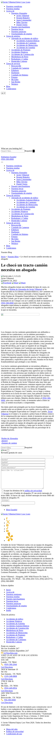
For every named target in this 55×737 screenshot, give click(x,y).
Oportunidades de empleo (21, 34)
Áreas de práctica (13, 36)
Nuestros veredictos (14, 6)
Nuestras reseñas (13, 9)
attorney (4, 441)
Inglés (8, 610)
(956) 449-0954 (10, 688)
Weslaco (14, 84)
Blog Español (11, 510)
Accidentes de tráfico (14, 619)
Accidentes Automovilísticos (27, 41)
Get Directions (7, 667)
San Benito (15, 82)
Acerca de (10, 11)
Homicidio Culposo (19, 61)
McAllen (14, 79)
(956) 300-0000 (7, 303)
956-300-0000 (10, 700)
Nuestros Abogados (19, 13)
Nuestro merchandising (20, 27)
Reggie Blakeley (23, 18)
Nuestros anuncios (18, 31)
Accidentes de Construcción (22, 54)
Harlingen (15, 73)
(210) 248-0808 (10, 676)
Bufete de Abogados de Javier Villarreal (25, 289)
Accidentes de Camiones (26, 43)
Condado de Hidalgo (19, 75)
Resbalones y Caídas (19, 59)
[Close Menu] (2, 162)
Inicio (3, 257)
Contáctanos (11, 89)
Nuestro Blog (13, 257)
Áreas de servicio (13, 63)
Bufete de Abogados (9, 438)
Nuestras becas (17, 29)
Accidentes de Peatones (20, 50)
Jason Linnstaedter (23, 20)
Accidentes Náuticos (19, 52)
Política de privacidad (15, 731)
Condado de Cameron (20, 68)
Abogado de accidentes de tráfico (24, 38)
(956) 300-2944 (10, 664)
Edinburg (15, 70)
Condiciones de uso (14, 734)
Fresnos (14, 77)
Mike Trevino (21, 22)
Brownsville (16, 66)
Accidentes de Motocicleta (27, 45)
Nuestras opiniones (13, 594)
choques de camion (9, 443)
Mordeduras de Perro (19, 57)
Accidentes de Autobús (25, 47)
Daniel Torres (21, 25)
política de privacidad (33, 491)
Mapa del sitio (12, 729)
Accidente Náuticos (14, 621)
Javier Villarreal (22, 15)
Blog (8, 86)
